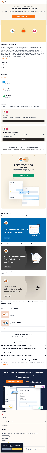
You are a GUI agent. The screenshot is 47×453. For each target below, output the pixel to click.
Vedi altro (3, 77)
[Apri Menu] (44, 2)
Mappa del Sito (5, 438)
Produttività (4, 62)
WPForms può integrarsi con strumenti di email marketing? (17, 345)
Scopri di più (4, 58)
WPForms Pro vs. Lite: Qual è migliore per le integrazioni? (16, 355)
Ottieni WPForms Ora (22, 16)
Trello (6, 81)
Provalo (23, 121)
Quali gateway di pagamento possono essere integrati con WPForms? (19, 352)
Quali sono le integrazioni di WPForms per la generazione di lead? (18, 348)
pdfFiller (7, 88)
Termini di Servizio (5, 435)
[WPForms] (5, 2)
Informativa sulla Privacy (6, 436)
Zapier (3, 65)
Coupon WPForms (5, 440)
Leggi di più (4, 364)
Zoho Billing (8, 95)
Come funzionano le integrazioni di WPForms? (13, 342)
